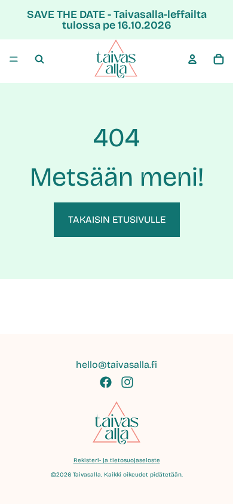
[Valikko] (13, 59)
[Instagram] (127, 382)
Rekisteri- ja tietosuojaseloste (116, 460)
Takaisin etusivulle (116, 219)
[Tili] (192, 59)
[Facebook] (106, 382)
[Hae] (39, 59)
